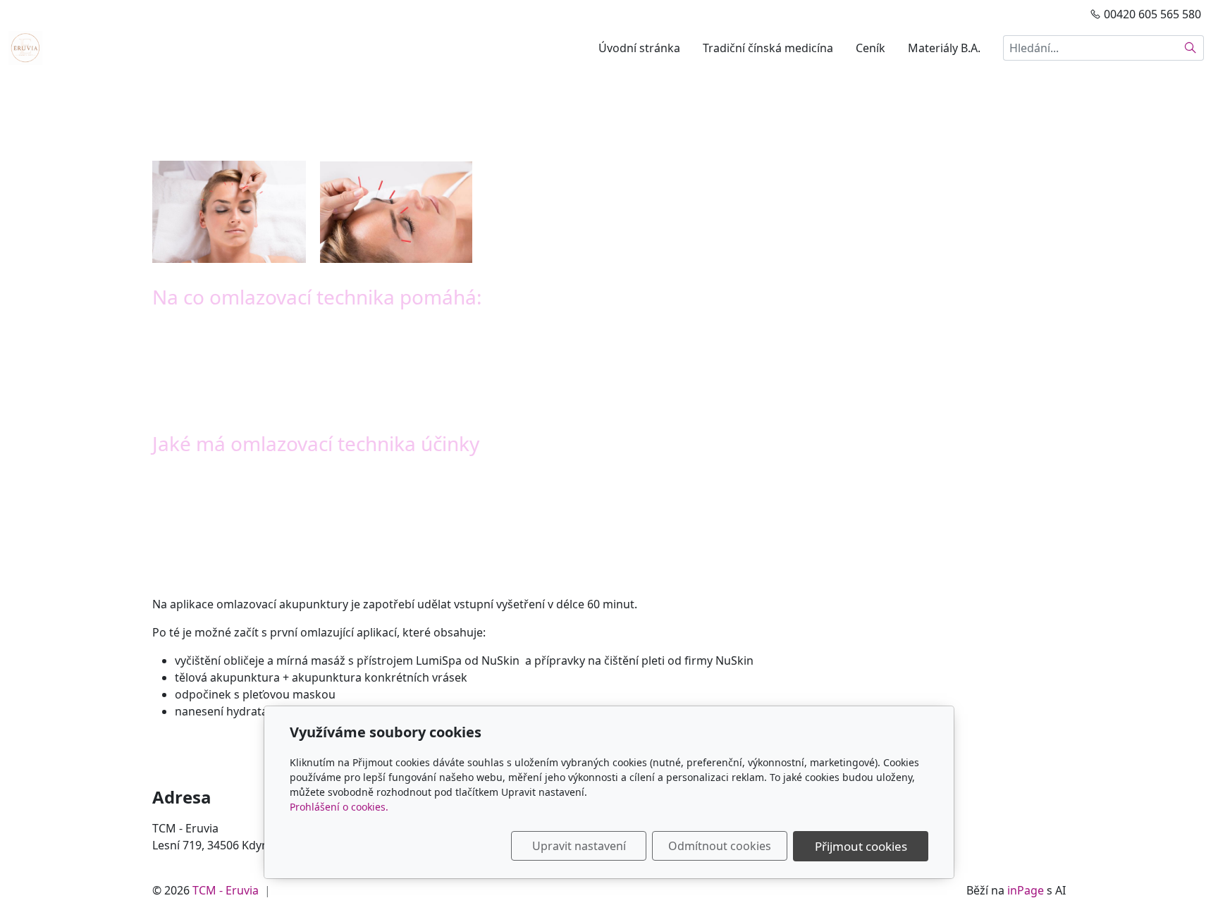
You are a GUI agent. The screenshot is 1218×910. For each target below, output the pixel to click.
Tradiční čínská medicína (768, 48)
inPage (1025, 890)
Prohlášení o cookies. (339, 806)
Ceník (870, 48)
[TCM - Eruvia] (25, 46)
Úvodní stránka (639, 48)
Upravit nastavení (579, 846)
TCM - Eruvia (225, 890)
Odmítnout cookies (719, 846)
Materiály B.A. (944, 48)
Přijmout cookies (861, 846)
